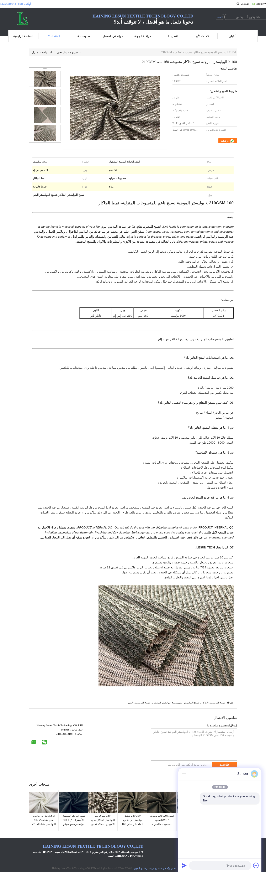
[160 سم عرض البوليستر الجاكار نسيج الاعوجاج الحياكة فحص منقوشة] (102, 802)
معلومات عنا (83, 36)
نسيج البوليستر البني (139, 702)
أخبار (232, 36)
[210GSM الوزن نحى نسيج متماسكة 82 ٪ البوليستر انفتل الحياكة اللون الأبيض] (43, 802)
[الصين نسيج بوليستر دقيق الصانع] (23, 18)
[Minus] (184, 773)
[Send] (184, 865)
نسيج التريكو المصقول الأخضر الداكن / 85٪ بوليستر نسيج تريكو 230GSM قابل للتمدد (73, 822)
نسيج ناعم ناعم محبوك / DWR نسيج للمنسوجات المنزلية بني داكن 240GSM (162, 822)
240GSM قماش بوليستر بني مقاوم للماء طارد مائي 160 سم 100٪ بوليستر (132, 822)
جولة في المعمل (113, 36)
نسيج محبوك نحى (67, 52)
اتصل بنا (173, 36)
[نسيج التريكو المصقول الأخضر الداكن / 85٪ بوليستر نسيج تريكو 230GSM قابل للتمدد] (73, 802)
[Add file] (256, 865)
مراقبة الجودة (142, 36)
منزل (35, 52)
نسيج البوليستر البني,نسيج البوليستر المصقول (175, 702)
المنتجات (55, 36)
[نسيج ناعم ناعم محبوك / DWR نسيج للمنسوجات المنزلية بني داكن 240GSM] (161, 802)
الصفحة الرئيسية (23, 36)
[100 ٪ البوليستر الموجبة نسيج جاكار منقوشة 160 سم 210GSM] (45, 79)
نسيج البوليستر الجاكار (213, 702)
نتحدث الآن (242, 3)
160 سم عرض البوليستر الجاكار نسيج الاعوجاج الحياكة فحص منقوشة (103, 822)
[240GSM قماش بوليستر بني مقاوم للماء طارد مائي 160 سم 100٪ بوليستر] (132, 802)
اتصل (222, 764)
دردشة (225, 140)
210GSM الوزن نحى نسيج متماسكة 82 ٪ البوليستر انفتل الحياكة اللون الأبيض (44, 822)
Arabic (260, 3)
